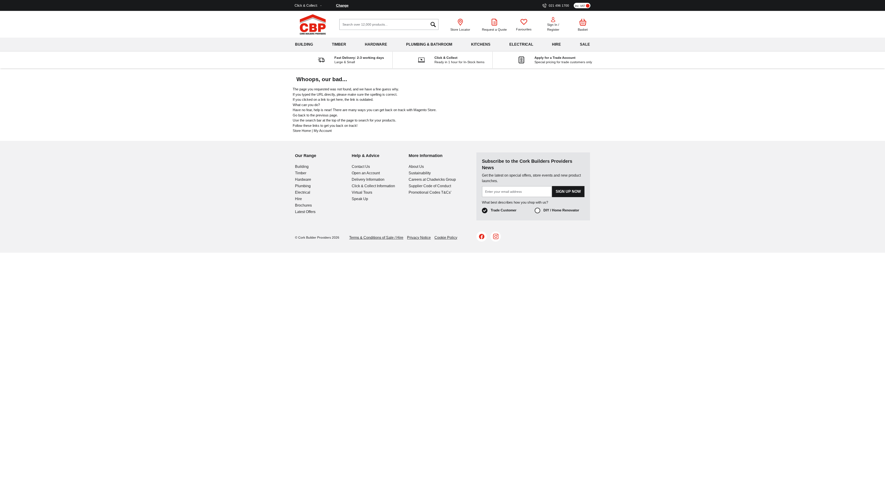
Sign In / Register (553, 27)
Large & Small (344, 62)
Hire (556, 44)
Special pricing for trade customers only (563, 62)
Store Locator (460, 29)
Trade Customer (503, 210)
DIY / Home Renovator (561, 210)
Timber (339, 44)
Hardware (376, 44)
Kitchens (480, 44)
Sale (585, 44)
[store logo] (312, 24)
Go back (299, 115)
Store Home (302, 131)
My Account (323, 131)
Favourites (523, 29)
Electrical (521, 44)
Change (342, 5)
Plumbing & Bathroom (429, 44)
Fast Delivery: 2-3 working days (359, 57)
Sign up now (568, 191)
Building (304, 44)
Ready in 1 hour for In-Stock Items (459, 62)
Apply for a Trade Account (554, 57)
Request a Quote (494, 29)
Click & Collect (445, 57)
